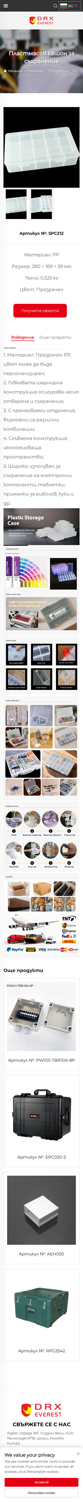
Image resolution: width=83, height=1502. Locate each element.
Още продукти (55, 337)
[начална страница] (41, 20)
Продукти (57, 71)
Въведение (22, 337)
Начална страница (25, 71)
